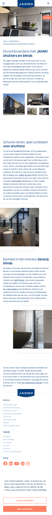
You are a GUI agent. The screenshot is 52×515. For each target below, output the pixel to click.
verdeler (47, 17)
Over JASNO (7, 442)
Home (5, 41)
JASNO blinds (19, 280)
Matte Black (17, 181)
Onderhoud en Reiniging (11, 408)
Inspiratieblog (14, 41)
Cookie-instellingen (24, 500)
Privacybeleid (8, 494)
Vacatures (6, 448)
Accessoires (7, 416)
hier (38, 379)
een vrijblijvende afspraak (32, 382)
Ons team (6, 445)
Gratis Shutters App (9, 419)
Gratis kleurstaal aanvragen (12, 414)
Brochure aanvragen (10, 411)
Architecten (7, 436)
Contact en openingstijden (12, 451)
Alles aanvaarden (25, 509)
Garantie (6, 422)
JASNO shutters (25, 175)
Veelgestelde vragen (10, 405)
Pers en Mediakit (8, 439)
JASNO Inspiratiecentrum (11, 425)
